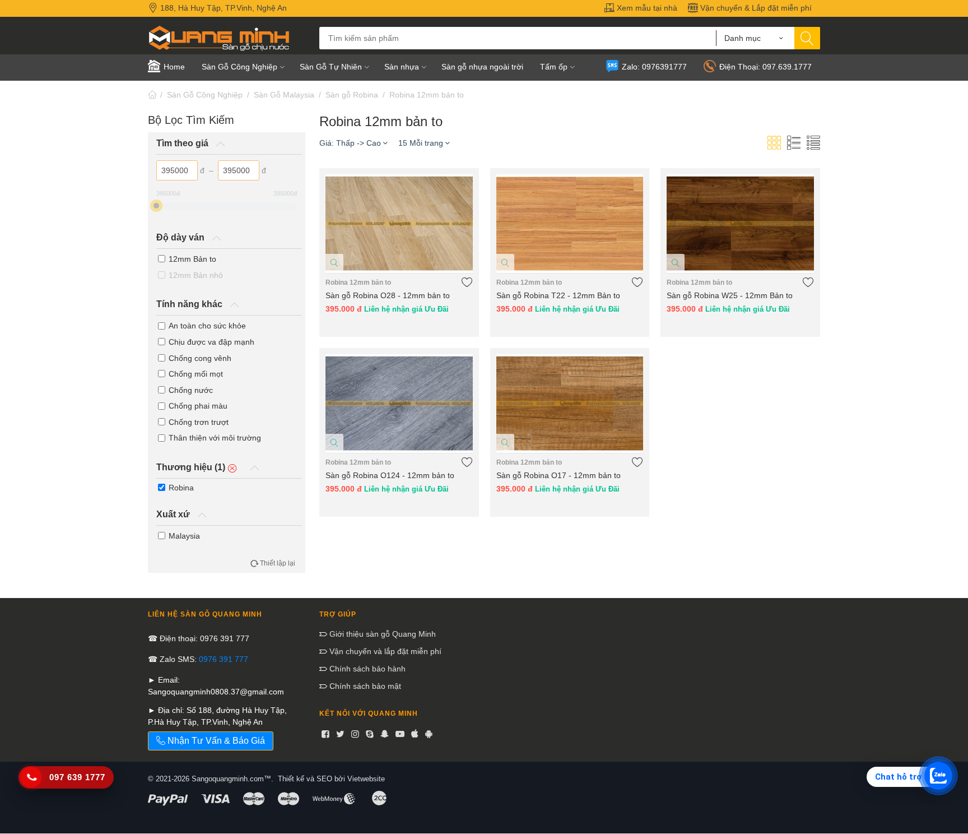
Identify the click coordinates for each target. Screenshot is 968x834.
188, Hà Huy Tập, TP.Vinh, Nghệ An (222, 7)
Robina (181, 487)
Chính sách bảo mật (364, 686)
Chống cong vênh (200, 358)
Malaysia (184, 535)
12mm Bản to (192, 258)
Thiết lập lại (277, 563)
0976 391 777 (223, 659)
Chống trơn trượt (199, 422)
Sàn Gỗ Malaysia (284, 94)
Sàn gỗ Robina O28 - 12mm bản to (387, 295)
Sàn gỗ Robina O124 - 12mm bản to (389, 475)
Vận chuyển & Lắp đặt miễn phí (755, 7)
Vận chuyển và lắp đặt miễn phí (384, 651)
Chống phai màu (198, 405)
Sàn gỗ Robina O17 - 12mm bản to (558, 475)
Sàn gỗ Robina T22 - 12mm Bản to (558, 295)
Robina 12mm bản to (426, 94)
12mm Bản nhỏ (196, 275)
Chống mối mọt (196, 373)
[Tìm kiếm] (807, 38)
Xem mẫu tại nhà (646, 7)
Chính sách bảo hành (366, 668)
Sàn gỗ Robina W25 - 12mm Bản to (730, 295)
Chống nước (191, 390)
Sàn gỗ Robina (351, 94)
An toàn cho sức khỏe (207, 325)
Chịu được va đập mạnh (211, 341)
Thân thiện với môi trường (215, 437)
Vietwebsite (366, 779)
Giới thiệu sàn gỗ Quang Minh (381, 633)
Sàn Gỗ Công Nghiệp (205, 94)
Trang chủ (152, 94)
